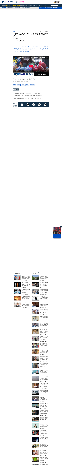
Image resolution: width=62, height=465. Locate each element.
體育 (37, 5)
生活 (34, 5)
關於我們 (50, 7)
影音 (4, 5)
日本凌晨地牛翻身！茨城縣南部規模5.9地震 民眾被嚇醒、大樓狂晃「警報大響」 (21, 8)
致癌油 (18, 5)
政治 (22, 5)
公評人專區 (42, 7)
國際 (25, 5)
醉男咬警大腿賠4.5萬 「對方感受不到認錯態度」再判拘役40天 (28, 95)
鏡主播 (46, 7)
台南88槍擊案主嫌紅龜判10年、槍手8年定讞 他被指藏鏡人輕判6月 (28, 98)
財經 (28, 5)
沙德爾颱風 (14, 5)
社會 (31, 5)
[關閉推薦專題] (61, 227)
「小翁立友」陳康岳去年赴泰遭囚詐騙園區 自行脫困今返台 (27, 93)
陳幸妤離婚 (8, 5)
